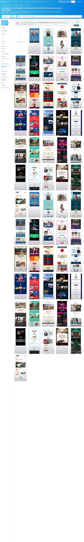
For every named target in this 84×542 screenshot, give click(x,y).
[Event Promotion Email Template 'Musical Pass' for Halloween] (62, 150)
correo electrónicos (12, 16)
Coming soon (15, 5)
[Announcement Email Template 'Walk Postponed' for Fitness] (34, 41)
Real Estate (22, 5)
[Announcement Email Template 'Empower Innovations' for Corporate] (48, 41)
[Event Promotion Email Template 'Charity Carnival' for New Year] (34, 150)
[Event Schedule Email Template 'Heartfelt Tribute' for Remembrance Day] (62, 96)
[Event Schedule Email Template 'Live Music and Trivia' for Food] (48, 96)
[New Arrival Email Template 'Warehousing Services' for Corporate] (76, 68)
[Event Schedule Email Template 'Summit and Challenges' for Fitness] (34, 96)
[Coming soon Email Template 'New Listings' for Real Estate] (20, 150)
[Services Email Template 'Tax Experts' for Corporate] (48, 177)
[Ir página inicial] (4, 2)
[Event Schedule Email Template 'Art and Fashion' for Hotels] (76, 177)
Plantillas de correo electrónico (6, 5)
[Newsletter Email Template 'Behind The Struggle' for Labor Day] (20, 68)
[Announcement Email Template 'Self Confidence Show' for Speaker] (20, 177)
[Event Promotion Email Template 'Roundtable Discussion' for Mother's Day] (62, 68)
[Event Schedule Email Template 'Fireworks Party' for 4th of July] (34, 123)
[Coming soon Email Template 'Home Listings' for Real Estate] (20, 205)
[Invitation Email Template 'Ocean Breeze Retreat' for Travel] (76, 150)
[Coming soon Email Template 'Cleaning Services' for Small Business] (34, 177)
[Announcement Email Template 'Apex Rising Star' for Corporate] (76, 123)
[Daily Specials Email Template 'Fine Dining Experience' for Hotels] (48, 150)
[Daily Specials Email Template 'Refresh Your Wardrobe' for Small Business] (62, 41)
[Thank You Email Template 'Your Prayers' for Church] (62, 177)
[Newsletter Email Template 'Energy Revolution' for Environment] (48, 123)
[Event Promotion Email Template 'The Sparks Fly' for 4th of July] (20, 123)
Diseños (5, 16)
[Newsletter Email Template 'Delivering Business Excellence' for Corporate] (76, 96)
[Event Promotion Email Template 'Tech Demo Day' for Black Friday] (34, 68)
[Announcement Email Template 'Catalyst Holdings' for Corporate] (76, 41)
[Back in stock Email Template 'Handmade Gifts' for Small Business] (20, 96)
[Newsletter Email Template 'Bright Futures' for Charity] (48, 68)
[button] (10, 27)
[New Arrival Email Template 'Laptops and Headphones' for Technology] (62, 123)
